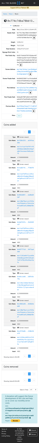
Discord (33, 430)
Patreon (33, 434)
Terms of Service (4, 430)
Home (5, 14)
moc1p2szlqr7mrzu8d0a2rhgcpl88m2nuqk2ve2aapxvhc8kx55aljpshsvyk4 (27, 90)
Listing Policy (6, 436)
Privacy (4, 434)
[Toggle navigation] (34, 3)
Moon (11, 14)
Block (16, 14)
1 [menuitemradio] (29, 132)
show (19, 115)
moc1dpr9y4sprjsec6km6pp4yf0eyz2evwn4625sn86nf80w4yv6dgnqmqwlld (27, 71)
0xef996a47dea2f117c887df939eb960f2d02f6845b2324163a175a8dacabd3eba (27, 108)
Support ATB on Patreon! (18, 8)
